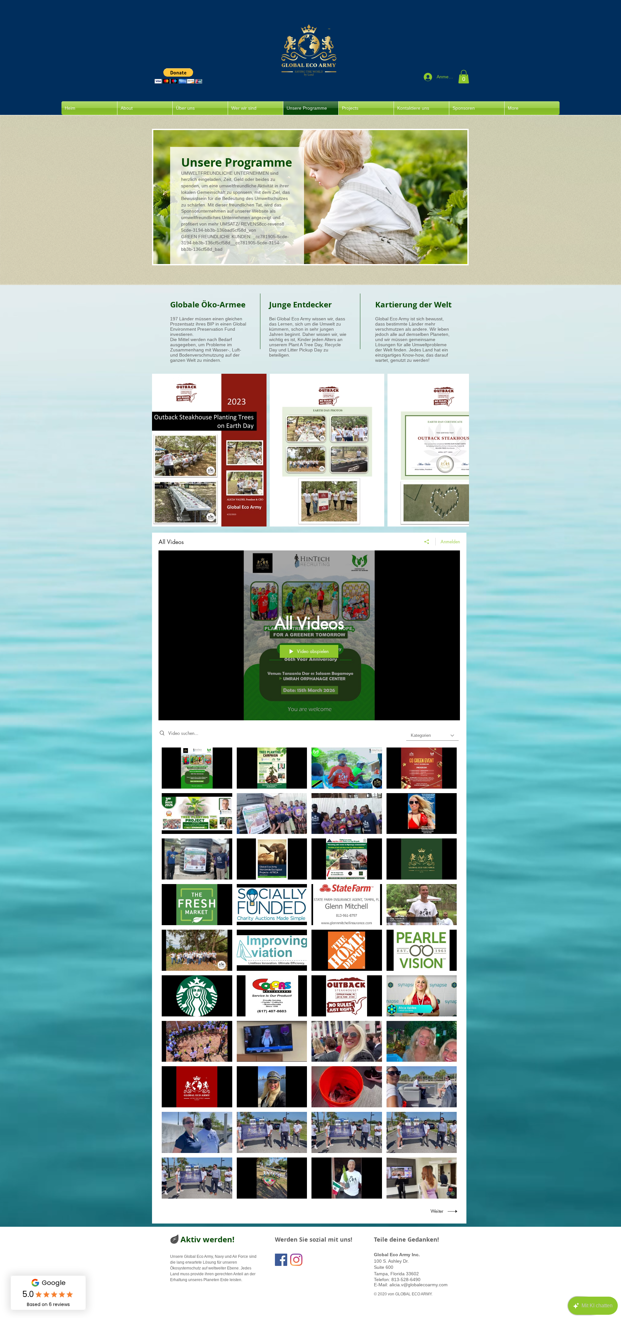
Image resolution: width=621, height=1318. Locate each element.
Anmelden (450, 541)
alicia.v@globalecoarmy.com (418, 1284)
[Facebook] (281, 1260)
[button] (178, 75)
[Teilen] (427, 542)
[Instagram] (296, 1260)
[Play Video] (197, 768)
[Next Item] (458, 450)
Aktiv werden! (207, 1239)
